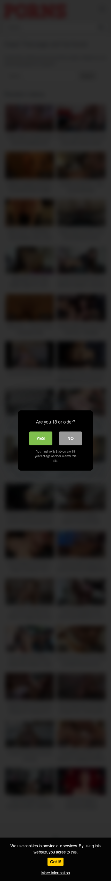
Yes (40, 438)
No (70, 438)
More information (55, 873)
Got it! (55, 862)
